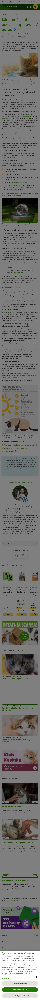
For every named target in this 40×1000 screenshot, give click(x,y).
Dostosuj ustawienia (20, 984)
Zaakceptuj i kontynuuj (20, 990)
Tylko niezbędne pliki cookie (20, 996)
